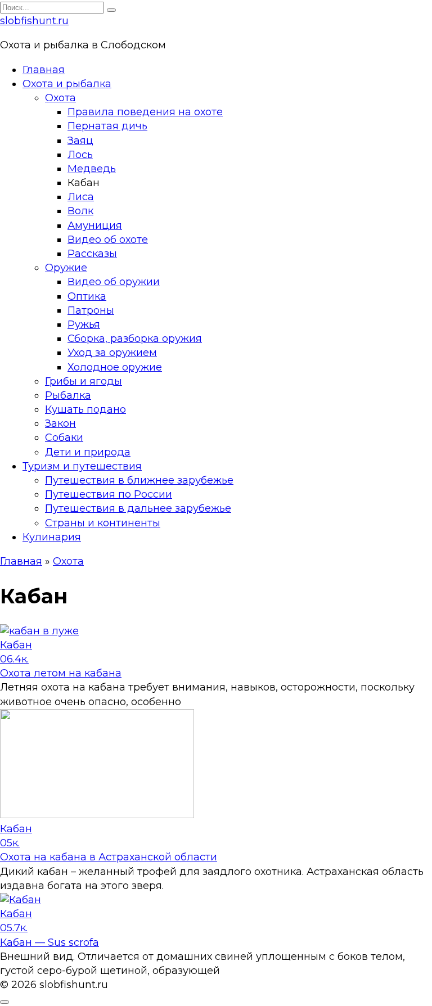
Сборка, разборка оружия (135, 338)
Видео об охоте (108, 239)
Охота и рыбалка (66, 84)
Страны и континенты (102, 523)
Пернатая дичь (107, 126)
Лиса (81, 197)
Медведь (92, 169)
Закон (60, 423)
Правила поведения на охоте (145, 112)
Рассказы (92, 253)
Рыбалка (68, 395)
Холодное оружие (115, 367)
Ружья (84, 324)
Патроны (91, 310)
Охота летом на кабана (61, 673)
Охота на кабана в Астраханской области (108, 857)
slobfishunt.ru (34, 21)
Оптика (87, 296)
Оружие (66, 267)
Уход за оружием (112, 352)
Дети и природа (87, 452)
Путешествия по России (108, 494)
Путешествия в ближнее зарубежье (139, 480)
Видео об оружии (114, 282)
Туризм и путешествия (82, 466)
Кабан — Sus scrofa (49, 942)
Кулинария (51, 537)
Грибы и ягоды (83, 381)
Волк (80, 211)
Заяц (80, 140)
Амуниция (95, 225)
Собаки (64, 437)
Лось (80, 154)
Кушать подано (85, 409)
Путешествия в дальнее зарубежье (138, 508)
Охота (60, 98)
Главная (43, 70)
